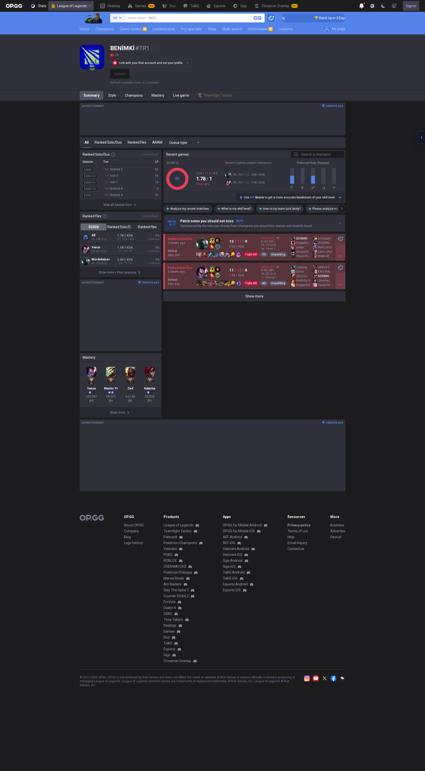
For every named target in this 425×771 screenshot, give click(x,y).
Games (169, 631)
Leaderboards (164, 29)
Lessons (286, 29)
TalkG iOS (230, 578)
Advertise (337, 531)
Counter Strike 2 (176, 596)
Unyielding (278, 254)
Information (260, 29)
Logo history (133, 543)
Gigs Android (233, 561)
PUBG (168, 555)
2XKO (168, 614)
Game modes (133, 29)
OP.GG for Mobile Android (242, 525)
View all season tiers (117, 205)
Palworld (170, 537)
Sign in (411, 6)
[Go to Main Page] (14, 6)
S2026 (94, 227)
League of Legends (72, 6)
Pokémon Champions (180, 543)
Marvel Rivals (174, 578)
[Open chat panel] (421, 137)
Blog (127, 537)
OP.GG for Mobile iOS (239, 531)
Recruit (335, 537)
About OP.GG (134, 525)
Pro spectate (191, 29)
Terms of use (298, 531)
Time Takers (173, 620)
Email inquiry (297, 543)
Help (291, 537)
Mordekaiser (100, 259)
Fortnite (170, 602)
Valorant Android (236, 549)
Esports (169, 649)
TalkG (168, 643)
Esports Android (235, 584)
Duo (167, 637)
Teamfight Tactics (178, 531)
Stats (212, 29)
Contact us (296, 549)
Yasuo (95, 247)
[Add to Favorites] (155, 48)
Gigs (167, 655)
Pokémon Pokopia (178, 572)
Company (131, 531)
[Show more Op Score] (339, 197)
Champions (104, 29)
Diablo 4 (170, 608)
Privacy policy (299, 525)
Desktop (170, 625)
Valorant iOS (232, 555)
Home (85, 29)
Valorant (170, 549)
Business (337, 525)
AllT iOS (229, 543)
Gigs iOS (229, 566)
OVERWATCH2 (175, 566)
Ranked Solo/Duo (120, 227)
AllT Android (232, 537)
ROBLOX (170, 561)
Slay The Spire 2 (176, 590)
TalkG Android (233, 572)
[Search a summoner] (257, 18)
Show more (254, 296)
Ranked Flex (147, 227)
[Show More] (361, 6)
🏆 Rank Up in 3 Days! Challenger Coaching (336, 18)
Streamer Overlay (177, 661)
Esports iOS (232, 590)
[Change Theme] (383, 6)
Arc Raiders (173, 584)
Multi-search (232, 29)
